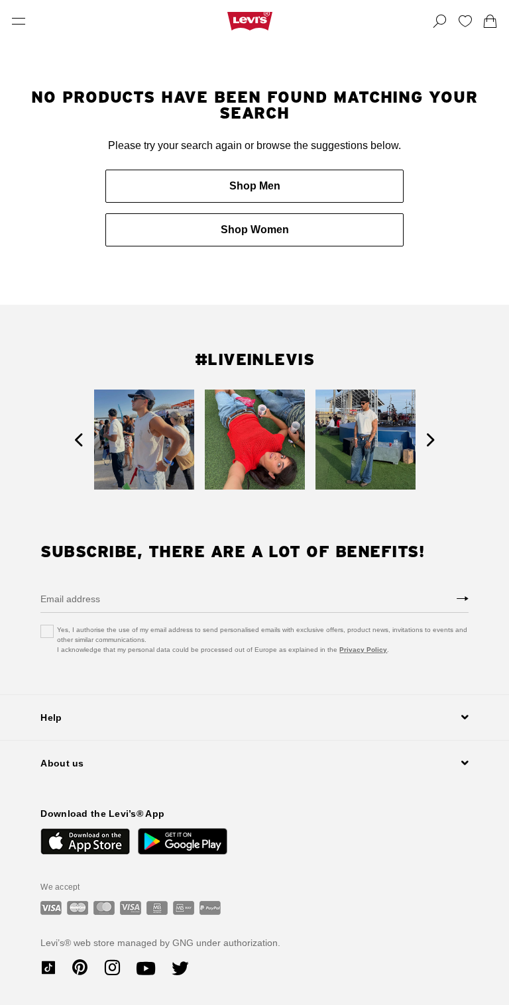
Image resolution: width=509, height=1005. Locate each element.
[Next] (430, 440)
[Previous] (78, 440)
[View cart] (490, 21)
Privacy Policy (363, 649)
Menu (19, 21)
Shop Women (255, 229)
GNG (183, 942)
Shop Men (254, 185)
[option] (144, 439)
